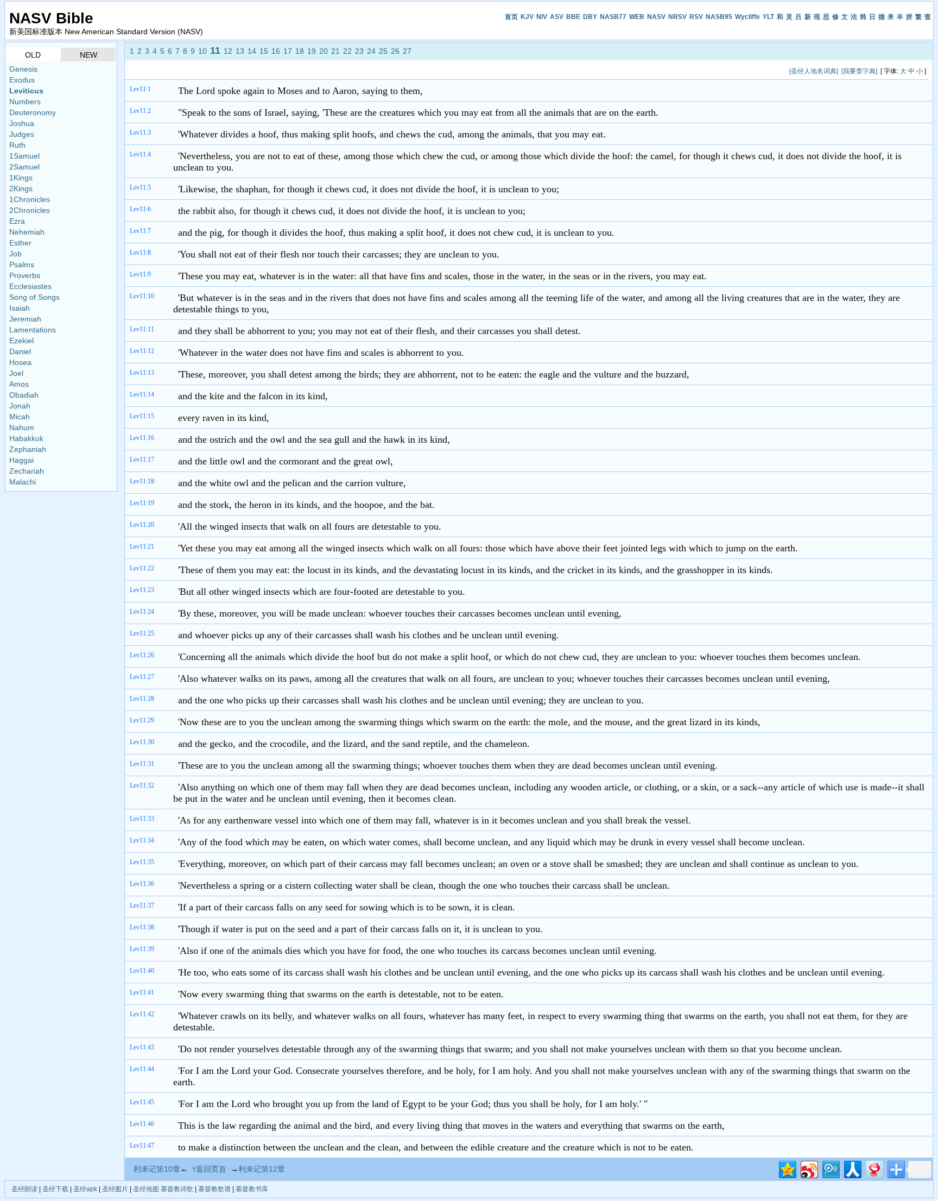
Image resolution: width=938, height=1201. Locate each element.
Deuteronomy (32, 112)
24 (371, 51)
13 (240, 51)
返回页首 (211, 1169)
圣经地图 (146, 1189)
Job (15, 253)
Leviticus (26, 90)
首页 (511, 17)
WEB (636, 17)
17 (287, 51)
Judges (21, 134)
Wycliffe (747, 17)
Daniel (20, 351)
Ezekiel (21, 340)
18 (299, 51)
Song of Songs (34, 297)
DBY (590, 17)
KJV (527, 17)
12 (228, 51)
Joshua (21, 123)
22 (347, 51)
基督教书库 (252, 1189)
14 (252, 51)
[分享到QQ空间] (787, 1168)
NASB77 (613, 17)
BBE (573, 17)
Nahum (21, 427)
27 (407, 51)
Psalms (21, 264)
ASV (556, 17)
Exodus (22, 80)
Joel (16, 373)
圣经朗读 (24, 1189)
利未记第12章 (261, 1169)
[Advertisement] (326, 71)
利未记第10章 (157, 1169)
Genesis (23, 69)
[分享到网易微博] (874, 1168)
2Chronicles (29, 210)
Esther (20, 242)
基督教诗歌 (177, 1189)
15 (263, 51)
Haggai (21, 460)
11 (215, 50)
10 (202, 51)
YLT (768, 17)
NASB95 (719, 17)
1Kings (21, 177)
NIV (541, 17)
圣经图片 (115, 1189)
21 (335, 51)
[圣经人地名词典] (813, 71)
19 (311, 51)
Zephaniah (27, 449)
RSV (696, 17)
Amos (19, 384)
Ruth (17, 145)
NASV (656, 17)
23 (359, 51)
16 (275, 51)
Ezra (17, 221)
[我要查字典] (859, 71)
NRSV (677, 17)
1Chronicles (29, 199)
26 (395, 51)
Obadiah (24, 395)
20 (323, 51)
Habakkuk (26, 438)
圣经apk (85, 1189)
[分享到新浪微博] (808, 1168)
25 (383, 51)
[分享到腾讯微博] (830, 1168)
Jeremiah (25, 319)
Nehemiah (27, 232)
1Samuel (24, 156)
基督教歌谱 (214, 1189)
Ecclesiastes (30, 286)
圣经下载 (55, 1189)
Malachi (22, 481)
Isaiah (19, 308)
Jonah (19, 405)
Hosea (20, 362)
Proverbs (24, 275)
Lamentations (32, 329)
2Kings (21, 188)
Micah (19, 416)
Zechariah (26, 471)
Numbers (25, 101)
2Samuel (24, 166)
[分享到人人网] (852, 1168)
